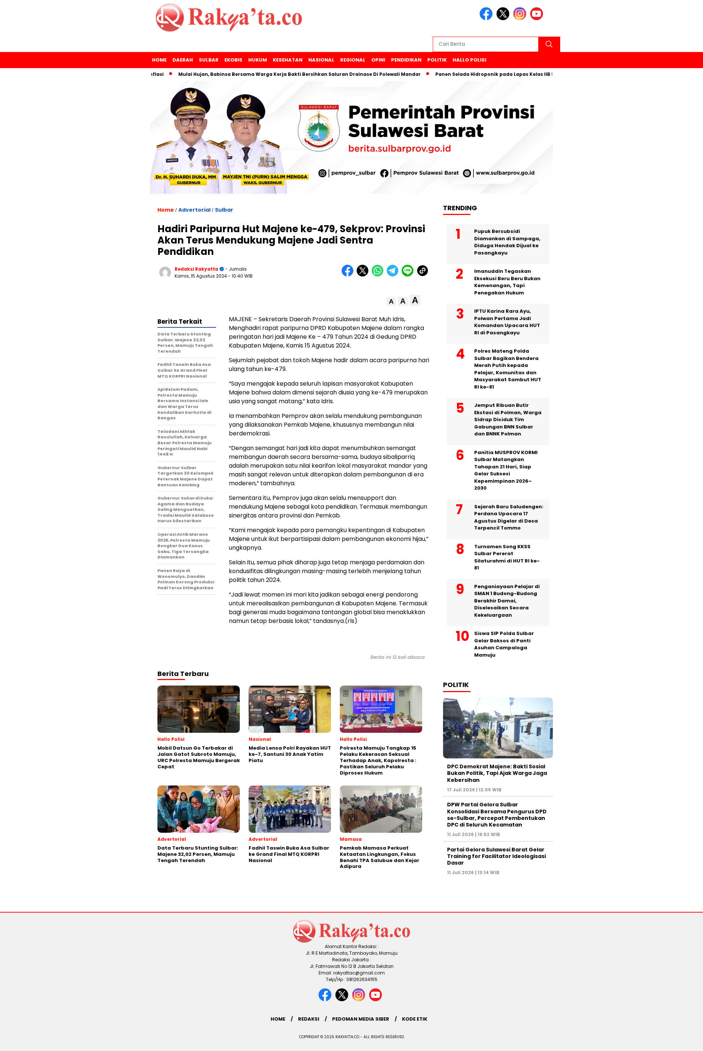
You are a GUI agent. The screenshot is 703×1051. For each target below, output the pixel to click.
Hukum (257, 59)
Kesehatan (287, 59)
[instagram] (521, 18)
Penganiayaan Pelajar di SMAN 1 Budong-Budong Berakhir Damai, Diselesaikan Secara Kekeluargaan (507, 601)
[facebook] (487, 18)
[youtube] (538, 18)
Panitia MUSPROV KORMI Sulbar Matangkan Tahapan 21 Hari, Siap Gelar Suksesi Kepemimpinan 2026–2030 (506, 470)
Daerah (182, 59)
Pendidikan (406, 59)
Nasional (321, 59)
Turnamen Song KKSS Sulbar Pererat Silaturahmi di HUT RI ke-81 (507, 557)
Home (159, 59)
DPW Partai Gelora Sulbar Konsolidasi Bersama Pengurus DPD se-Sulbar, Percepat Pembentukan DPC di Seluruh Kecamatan (497, 814)
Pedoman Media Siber (360, 1018)
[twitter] (504, 18)
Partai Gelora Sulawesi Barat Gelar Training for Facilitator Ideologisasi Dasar (496, 856)
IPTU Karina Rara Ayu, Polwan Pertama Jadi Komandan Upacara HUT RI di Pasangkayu (507, 322)
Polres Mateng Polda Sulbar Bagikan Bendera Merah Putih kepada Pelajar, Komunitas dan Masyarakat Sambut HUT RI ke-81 (507, 369)
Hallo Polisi (469, 59)
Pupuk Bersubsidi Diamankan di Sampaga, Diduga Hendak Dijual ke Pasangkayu (507, 242)
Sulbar (209, 59)
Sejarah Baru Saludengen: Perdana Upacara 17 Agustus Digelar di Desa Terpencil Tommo (508, 517)
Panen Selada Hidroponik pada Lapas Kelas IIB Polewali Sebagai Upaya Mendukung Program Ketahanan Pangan (551, 74)
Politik (437, 59)
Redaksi (308, 1018)
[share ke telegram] (394, 275)
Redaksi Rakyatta (196, 269)
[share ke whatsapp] (379, 275)
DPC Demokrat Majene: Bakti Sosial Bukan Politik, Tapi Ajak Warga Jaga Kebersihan (497, 773)
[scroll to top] (675, 1039)
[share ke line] (409, 275)
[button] (391, 301)
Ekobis (233, 59)
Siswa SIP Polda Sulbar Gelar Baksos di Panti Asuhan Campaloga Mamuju (504, 644)
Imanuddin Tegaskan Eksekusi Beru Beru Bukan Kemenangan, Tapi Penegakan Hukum (507, 282)
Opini (378, 59)
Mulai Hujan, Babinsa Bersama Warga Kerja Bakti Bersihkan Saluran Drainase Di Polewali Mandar (275, 74)
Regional (352, 59)
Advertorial (194, 209)
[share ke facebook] (349, 275)
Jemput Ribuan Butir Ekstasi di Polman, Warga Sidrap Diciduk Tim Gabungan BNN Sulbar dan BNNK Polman (508, 419)
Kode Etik (414, 1018)
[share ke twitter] (364, 275)
